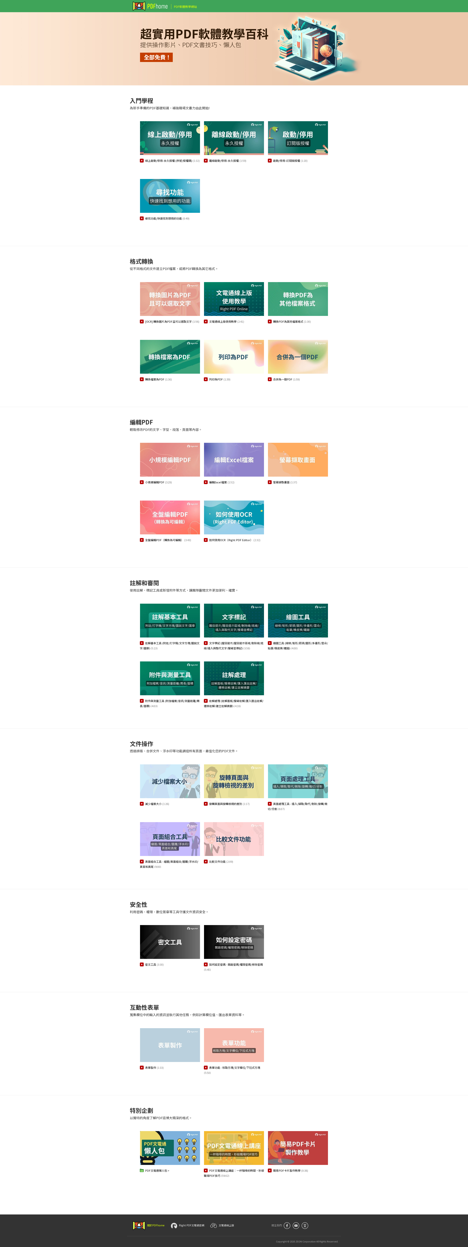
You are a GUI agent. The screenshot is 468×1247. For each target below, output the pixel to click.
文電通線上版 (226, 1225)
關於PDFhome (156, 1225)
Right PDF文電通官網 (192, 1225)
